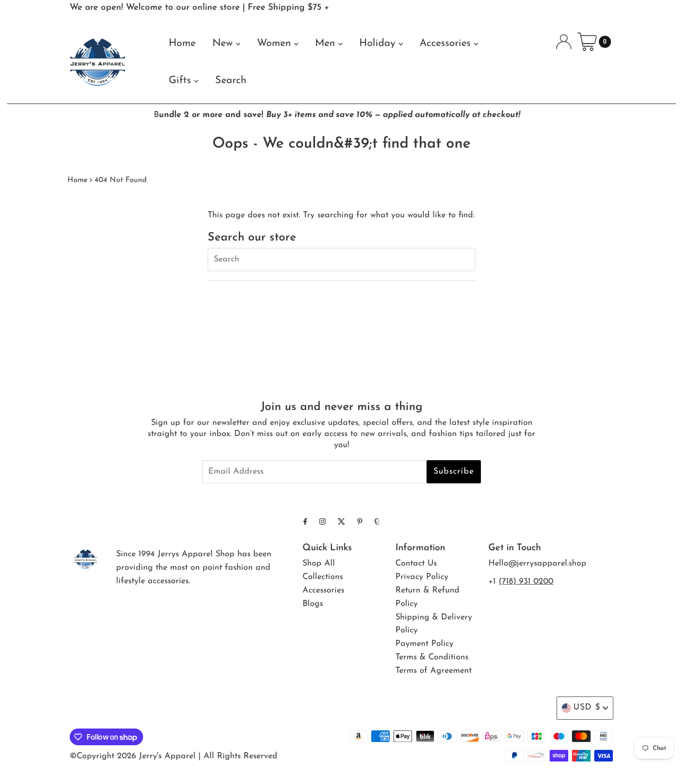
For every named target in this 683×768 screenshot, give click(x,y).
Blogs (312, 604)
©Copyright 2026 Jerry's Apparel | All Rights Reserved (173, 756)
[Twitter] (341, 522)
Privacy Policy (421, 577)
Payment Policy (424, 644)
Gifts (181, 80)
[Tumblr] (377, 522)
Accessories (447, 43)
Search (230, 80)
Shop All (318, 564)
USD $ (586, 707)
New (224, 43)
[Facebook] (305, 522)
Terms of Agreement (433, 671)
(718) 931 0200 (526, 582)
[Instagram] (322, 522)
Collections (322, 577)
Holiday (379, 43)
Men (326, 43)
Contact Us (416, 564)
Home (182, 43)
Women (275, 43)
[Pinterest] (359, 522)
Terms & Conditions (431, 657)
